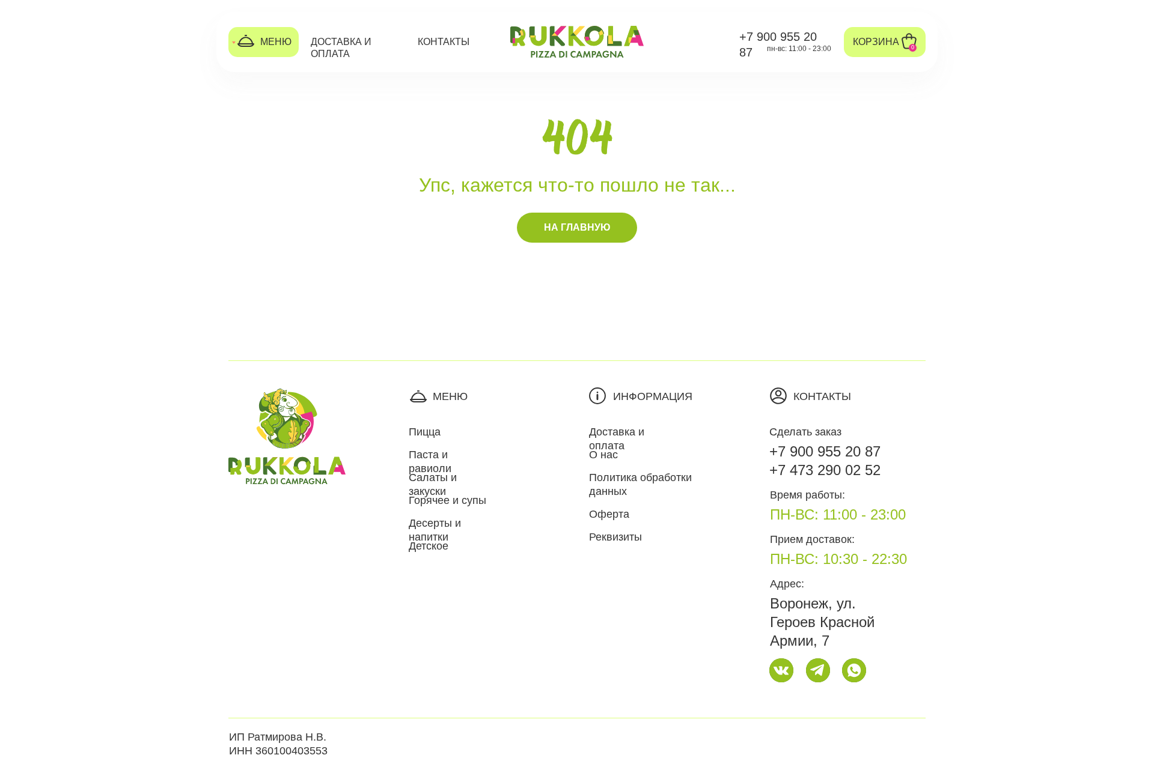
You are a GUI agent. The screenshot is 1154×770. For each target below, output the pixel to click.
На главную (577, 227)
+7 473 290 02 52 (825, 470)
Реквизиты (615, 537)
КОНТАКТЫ (443, 42)
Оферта (609, 514)
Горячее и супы (447, 500)
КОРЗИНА (876, 42)
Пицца (425, 432)
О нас (603, 455)
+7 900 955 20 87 (825, 451)
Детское (428, 546)
